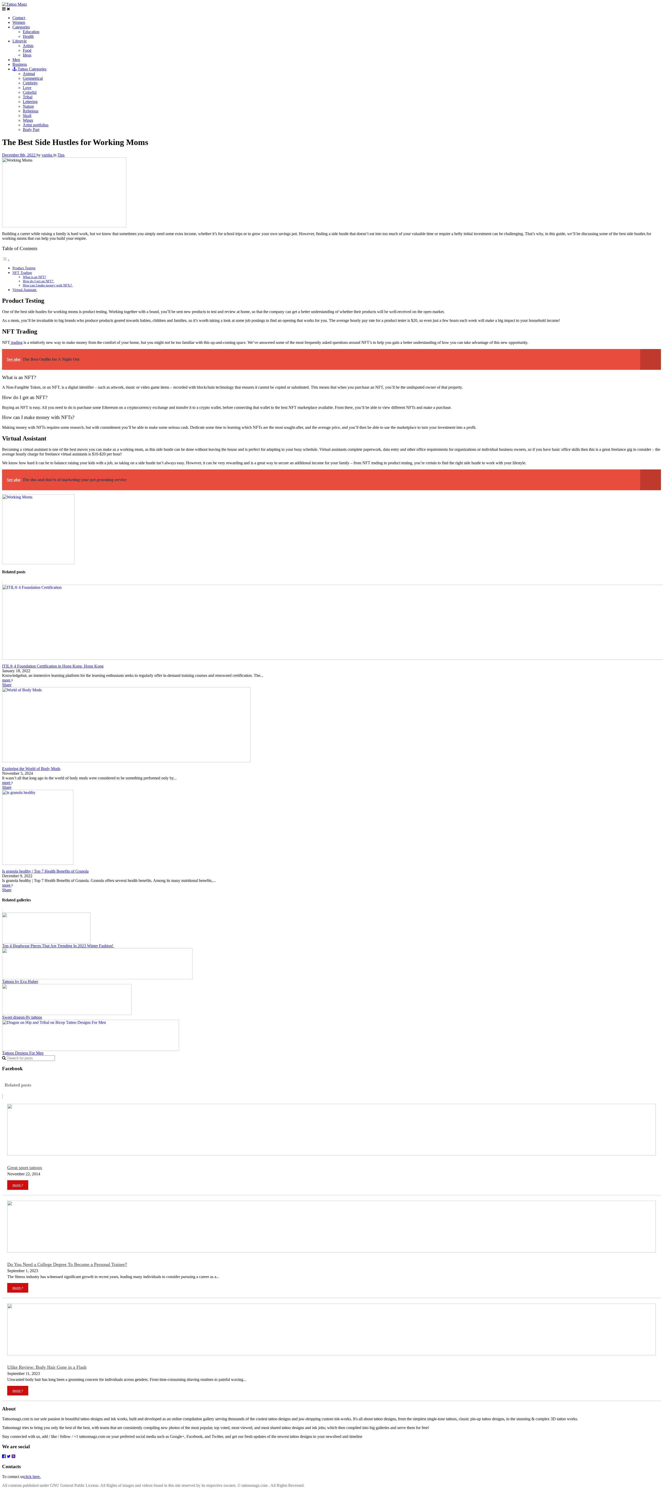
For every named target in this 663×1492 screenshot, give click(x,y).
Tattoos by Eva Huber (20, 981)
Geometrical (33, 78)
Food (27, 50)
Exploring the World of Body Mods (31, 768)
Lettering (30, 101)
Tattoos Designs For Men (23, 1053)
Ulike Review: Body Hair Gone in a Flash (47, 1367)
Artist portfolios (35, 125)
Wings (28, 120)
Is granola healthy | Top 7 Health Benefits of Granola (45, 871)
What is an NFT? (34, 277)
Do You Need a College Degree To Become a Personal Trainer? (67, 1264)
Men (16, 59)
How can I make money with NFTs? (48, 285)
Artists (28, 46)
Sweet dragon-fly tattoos (22, 1017)
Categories (21, 27)
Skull (27, 115)
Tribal (27, 97)
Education (31, 32)
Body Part (31, 129)
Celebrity (30, 83)
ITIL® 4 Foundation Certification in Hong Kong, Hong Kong (53, 666)
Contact (18, 18)
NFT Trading (22, 273)
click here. (32, 1476)
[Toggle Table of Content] (6, 260)
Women (18, 22)
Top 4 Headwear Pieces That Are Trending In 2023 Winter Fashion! (58, 946)
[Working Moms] (38, 563)
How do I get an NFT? (38, 281)
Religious (30, 111)
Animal (29, 73)
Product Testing (23, 268)
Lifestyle (19, 41)
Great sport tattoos (24, 1167)
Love (27, 87)
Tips (60, 155)
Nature (28, 106)
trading (16, 342)
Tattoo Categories (31, 69)
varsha (47, 155)
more (6, 680)
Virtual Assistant (24, 290)
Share (6, 685)
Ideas (27, 55)
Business (19, 64)
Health (28, 36)
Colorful (30, 92)
